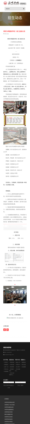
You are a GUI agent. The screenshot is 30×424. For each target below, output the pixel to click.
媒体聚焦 (12, 367)
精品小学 (18, 362)
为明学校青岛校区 (8, 419)
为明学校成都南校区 (9, 409)
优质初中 (18, 364)
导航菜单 (8, 8)
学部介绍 (17, 360)
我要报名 (23, 362)
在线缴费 (23, 367)
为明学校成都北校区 (9, 407)
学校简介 (6, 362)
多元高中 (18, 367)
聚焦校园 (12, 362)
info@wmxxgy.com (9, 354)
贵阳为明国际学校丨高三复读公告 (14, 31)
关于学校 (5, 360)
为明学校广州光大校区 (9, 404)
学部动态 (12, 364)
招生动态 (6, 33)
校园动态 (11, 360)
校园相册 (6, 371)
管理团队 (6, 364)
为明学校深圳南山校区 (9, 402)
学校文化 (6, 369)
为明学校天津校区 (8, 421)
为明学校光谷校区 (8, 416)
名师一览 (6, 367)
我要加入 (23, 360)
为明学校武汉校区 (8, 412)
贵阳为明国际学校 (8, 414)
